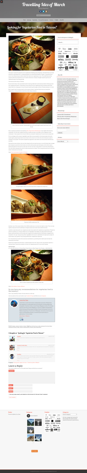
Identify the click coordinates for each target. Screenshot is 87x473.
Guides (13, 326)
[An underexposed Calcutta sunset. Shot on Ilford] (38, 422)
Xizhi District (38, 327)
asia (30, 326)
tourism (31, 327)
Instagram (43, 296)
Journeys (29, 20)
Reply (18, 339)
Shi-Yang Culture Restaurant (34, 130)
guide (39, 326)
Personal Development (43, 20)
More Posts (22, 316)
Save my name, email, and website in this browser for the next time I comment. (29, 394)
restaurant (43, 326)
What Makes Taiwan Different (18, 286)
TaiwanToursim (26, 327)
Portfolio (56, 20)
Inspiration (34, 20)
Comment (11, 370)
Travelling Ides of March (43, 4)
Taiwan (24, 326)
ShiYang (15, 327)
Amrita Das (21, 29)
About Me (62, 20)
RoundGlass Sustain (62, 80)
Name (10, 385)
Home (24, 20)
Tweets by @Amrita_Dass (14, 414)
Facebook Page (29, 296)
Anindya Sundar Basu (22, 345)
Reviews (51, 20)
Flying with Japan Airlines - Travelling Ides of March (26, 362)
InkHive (38, 471)
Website (27, 316)
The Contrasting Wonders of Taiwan (19, 152)
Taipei (18, 327)
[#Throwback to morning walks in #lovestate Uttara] (30, 430)
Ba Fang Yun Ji (35, 326)
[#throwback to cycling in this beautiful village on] (30, 445)
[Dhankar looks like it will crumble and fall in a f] (30, 437)
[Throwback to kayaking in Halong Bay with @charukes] (38, 445)
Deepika (19, 336)
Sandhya (19, 354)
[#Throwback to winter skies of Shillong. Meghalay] (38, 437)
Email (10, 388)
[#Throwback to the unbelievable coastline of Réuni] (38, 430)
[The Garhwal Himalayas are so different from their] (30, 422)
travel (34, 327)
